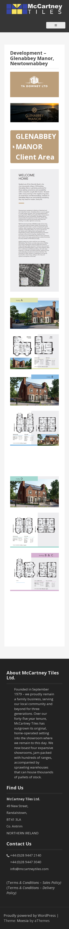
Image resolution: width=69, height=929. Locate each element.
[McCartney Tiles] (35, 8)
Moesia (23, 920)
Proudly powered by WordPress (30, 915)
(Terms (34, 882)
